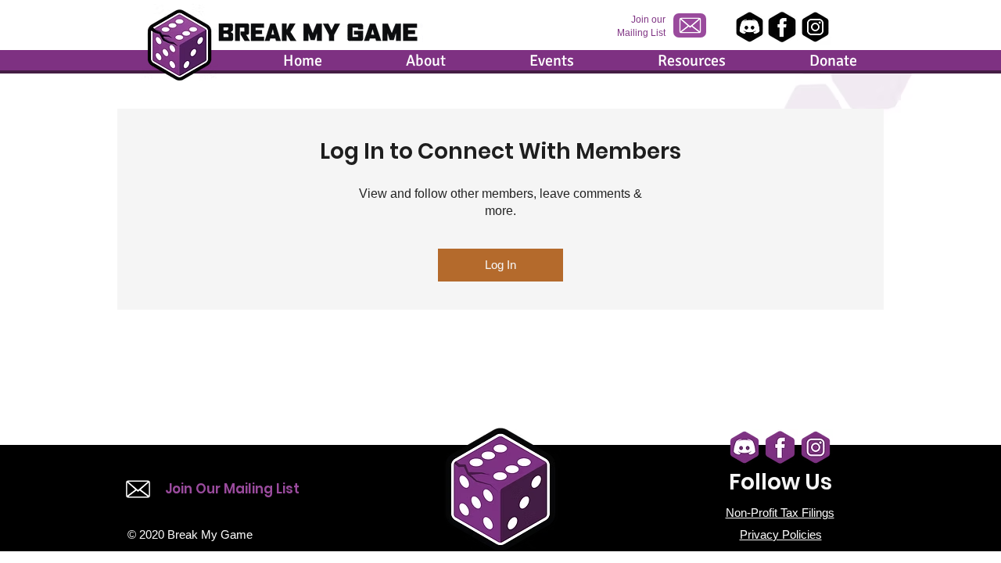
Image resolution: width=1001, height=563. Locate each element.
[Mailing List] (689, 25)
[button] (392, 60)
